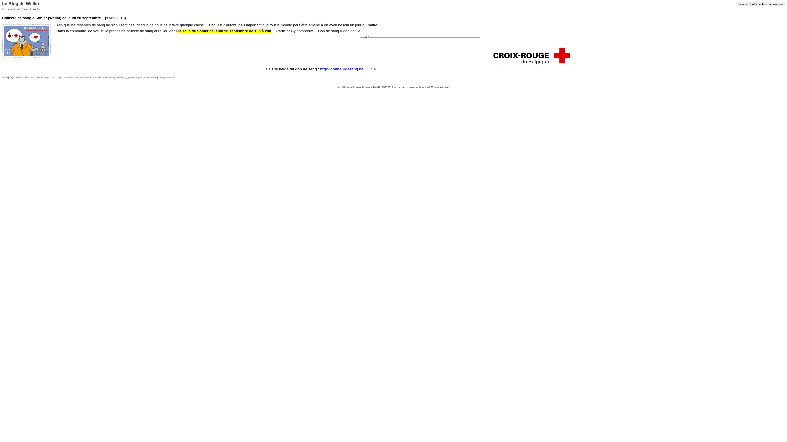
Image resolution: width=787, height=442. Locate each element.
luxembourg (121, 77)
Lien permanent (166, 77)
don (32, 77)
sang (46, 77)
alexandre (152, 77)
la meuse (109, 77)
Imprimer (743, 4)
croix (52, 77)
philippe (142, 77)
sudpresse (98, 77)
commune (68, 77)
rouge (59, 77)
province (132, 77)
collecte (38, 77)
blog (82, 77)
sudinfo (88, 77)
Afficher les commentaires (767, 4)
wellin (19, 77)
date (76, 77)
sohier (26, 77)
